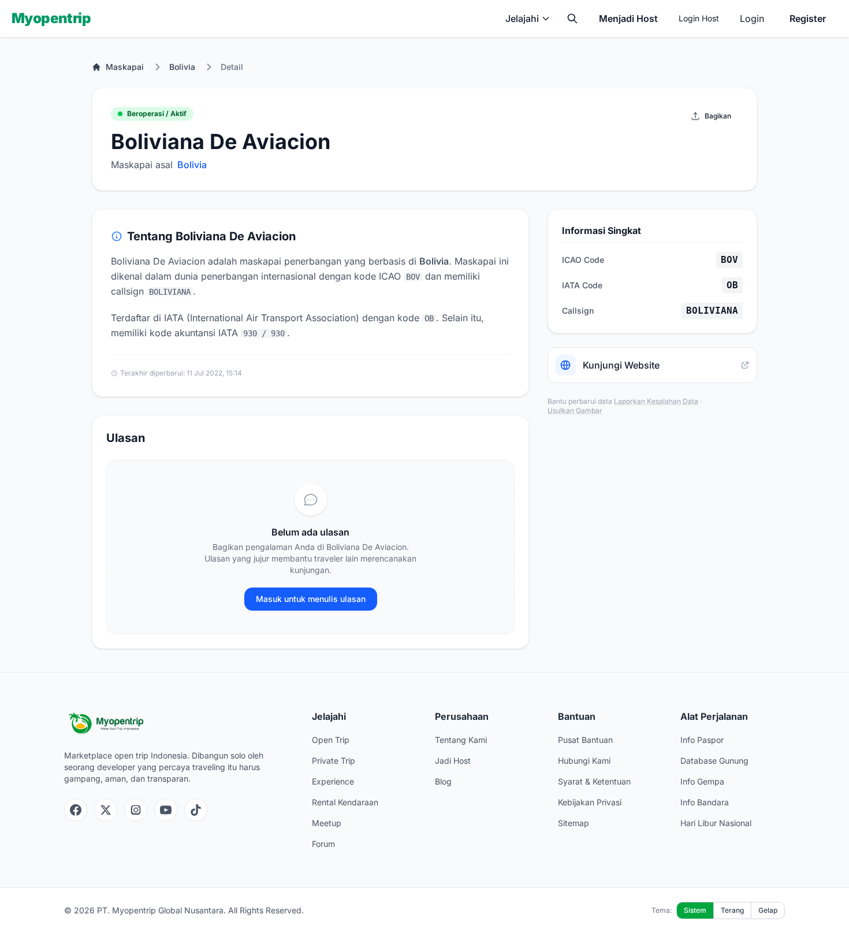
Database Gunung (714, 760)
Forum (323, 844)
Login (752, 18)
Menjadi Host (628, 18)
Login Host (699, 18)
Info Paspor (702, 740)
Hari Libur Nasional (715, 823)
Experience (333, 781)
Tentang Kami (461, 740)
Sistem (695, 910)
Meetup (326, 823)
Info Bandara (704, 802)
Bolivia (182, 67)
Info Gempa (702, 781)
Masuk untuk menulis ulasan (311, 599)
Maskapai (125, 67)
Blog (443, 781)
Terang (732, 910)
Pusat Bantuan (585, 740)
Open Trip (330, 740)
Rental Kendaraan (345, 802)
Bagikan (718, 115)
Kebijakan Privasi (589, 802)
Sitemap (573, 823)
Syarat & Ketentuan (594, 781)
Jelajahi (522, 18)
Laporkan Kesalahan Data (656, 401)
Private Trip (333, 760)
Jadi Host (453, 760)
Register (808, 18)
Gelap (767, 910)
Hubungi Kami (584, 760)
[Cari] (572, 18)
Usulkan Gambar (575, 410)
